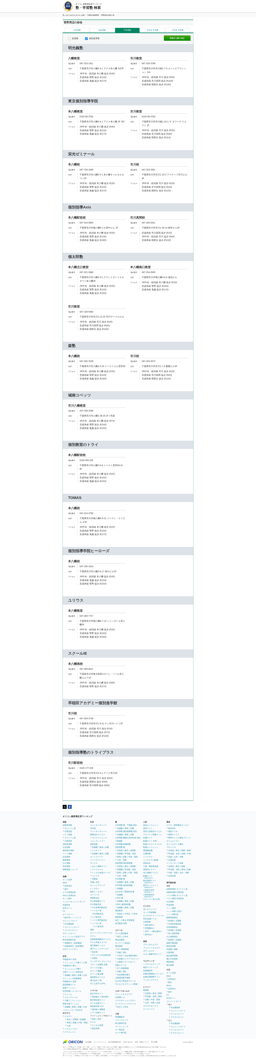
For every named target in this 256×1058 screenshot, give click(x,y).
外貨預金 (66, 905)
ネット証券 (67, 879)
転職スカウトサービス (152, 844)
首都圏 (67, 975)
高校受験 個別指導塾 (124, 863)
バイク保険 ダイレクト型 (176, 895)
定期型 (178, 921)
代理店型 (68, 831)
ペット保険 (67, 854)
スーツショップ (121, 1026)
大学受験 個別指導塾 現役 (126, 831)
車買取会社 (94, 898)
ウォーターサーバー (98, 825)
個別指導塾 (94, 38)
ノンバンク (76, 917)
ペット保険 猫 (172, 914)
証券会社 (68, 886)
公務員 (120, 962)
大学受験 (77, 30)
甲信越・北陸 (130, 854)
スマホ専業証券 (69, 892)
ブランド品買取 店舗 (98, 964)
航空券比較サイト (97, 1000)
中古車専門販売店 (99, 907)
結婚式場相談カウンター (153, 974)
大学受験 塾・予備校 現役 (126, 825)
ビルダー (68, 1016)
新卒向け (149, 934)
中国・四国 (82, 1023)
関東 (160, 993)
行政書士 (121, 959)
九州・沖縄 (121, 860)
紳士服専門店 (120, 1023)
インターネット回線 (174, 863)
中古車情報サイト (97, 901)
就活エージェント (150, 825)
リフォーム (67, 994)
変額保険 (170, 962)
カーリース (94, 895)
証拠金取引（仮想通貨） (75, 946)
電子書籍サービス (97, 945)
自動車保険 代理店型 (175, 892)
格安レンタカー (96, 892)
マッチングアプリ (150, 980)
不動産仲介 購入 (69, 966)
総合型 (95, 952)
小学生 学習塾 (178, 30)
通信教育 (119, 911)
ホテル (93, 1022)
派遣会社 (147, 863)
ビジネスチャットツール (153, 915)
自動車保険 (67, 825)
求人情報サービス (150, 873)
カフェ (93, 936)
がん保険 (66, 863)
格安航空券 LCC (97, 1006)
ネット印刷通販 (149, 912)
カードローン (68, 914)
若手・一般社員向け (153, 931)
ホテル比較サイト (97, 1003)
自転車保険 (67, 844)
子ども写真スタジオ (98, 942)
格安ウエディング (150, 967)
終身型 (171, 921)
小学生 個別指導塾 (123, 904)
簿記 (124, 952)
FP (118, 949)
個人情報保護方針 (114, 1042)
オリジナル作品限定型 (101, 955)
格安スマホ (173, 831)
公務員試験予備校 (122, 978)
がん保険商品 (172, 936)
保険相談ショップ (70, 869)
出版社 (95, 958)
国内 (94, 1019)
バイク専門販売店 (99, 920)
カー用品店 (120, 1030)
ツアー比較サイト (97, 1013)
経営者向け (149, 925)
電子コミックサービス (99, 949)
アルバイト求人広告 (151, 899)
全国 (158, 1003)
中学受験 (127, 30)
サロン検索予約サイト (152, 954)
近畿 (79, 975)
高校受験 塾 (120, 847)
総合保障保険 (172, 956)
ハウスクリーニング (98, 838)
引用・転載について (142, 1042)
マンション (69, 962)
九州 (85, 975)
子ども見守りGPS (97, 983)
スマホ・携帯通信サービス (177, 825)
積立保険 (170, 965)
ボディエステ (148, 951)
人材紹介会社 (148, 891)
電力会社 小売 (96, 980)
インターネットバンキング (74, 902)
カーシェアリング (97, 885)
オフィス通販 (95, 971)
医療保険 (66, 860)
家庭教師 (119, 917)
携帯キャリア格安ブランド (179, 838)
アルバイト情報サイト (152, 834)
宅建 (119, 952)
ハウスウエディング (151, 964)
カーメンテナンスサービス (101, 933)
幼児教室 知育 (121, 923)
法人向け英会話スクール (125, 981)
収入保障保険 (173, 933)
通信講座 (119, 946)
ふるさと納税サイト (98, 866)
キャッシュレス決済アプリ (74, 936)
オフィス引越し (96, 968)
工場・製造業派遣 (150, 866)
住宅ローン (67, 908)
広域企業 (172, 860)
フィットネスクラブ (123, 994)
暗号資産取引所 (69, 940)
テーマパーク (148, 1009)
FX (64, 911)
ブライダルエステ (150, 944)
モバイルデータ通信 (174, 844)
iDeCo (169, 985)
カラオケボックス (150, 1006)
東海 (74, 975)
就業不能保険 (172, 943)
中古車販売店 (95, 904)
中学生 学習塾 (152, 30)
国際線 (102, 1009)
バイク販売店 (95, 917)
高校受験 (102, 30)
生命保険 (66, 857)
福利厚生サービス (97, 977)
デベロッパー (70, 1032)
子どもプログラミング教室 (126, 984)
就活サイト (148, 828)
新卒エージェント (150, 886)
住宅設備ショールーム (72, 991)
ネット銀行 (67, 898)
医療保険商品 (172, 917)
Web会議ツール (149, 919)
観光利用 (95, 1028)
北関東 (75, 1019)
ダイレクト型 (70, 828)
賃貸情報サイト (69, 985)
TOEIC (120, 956)
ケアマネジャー (132, 959)
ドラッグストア (121, 1020)
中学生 (127, 914)
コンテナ (95, 876)
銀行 (66, 889)
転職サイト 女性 (150, 841)
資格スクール (120, 965)
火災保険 (66, 847)
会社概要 (88, 1042)
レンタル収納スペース (101, 873)
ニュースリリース (99, 1042)
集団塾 (74, 38)
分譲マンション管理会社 (73, 972)
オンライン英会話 (122, 943)
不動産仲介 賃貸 (69, 981)
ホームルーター (172, 841)
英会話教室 (120, 940)
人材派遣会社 (148, 895)
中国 (189, 854)
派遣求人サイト (149, 869)
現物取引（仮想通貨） (74, 943)
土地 (85, 962)
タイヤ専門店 (120, 1033)
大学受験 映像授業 (123, 844)
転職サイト (148, 838)
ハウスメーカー (71, 1029)
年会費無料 (69, 924)
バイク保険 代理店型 (175, 898)
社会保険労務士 (131, 956)
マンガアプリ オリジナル (100, 961)
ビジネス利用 (97, 1025)
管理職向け (149, 928)
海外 (99, 1019)
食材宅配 (94, 844)
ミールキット (95, 850)
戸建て (78, 962)
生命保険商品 (172, 927)
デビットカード (69, 933)
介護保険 (170, 952)
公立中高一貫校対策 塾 (124, 892)
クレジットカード (70, 921)
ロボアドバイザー (70, 949)
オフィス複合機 (96, 974)
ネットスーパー (96, 857)
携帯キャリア (173, 834)
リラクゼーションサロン (125, 1000)
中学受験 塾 (120, 879)
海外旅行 (105, 997)
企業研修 (147, 922)
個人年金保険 (172, 959)
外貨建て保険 (172, 949)
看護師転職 (148, 850)
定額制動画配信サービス (100, 939)
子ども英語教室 (121, 933)
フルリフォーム (71, 997)
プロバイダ (171, 847)
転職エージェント (150, 847)
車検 (92, 930)
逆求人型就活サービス (152, 831)
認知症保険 (171, 946)
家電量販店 (120, 1017)
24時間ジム (120, 997)
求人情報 (154, 1042)
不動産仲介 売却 (69, 959)
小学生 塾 (119, 898)
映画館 (146, 990)
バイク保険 (67, 834)
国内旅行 (95, 997)
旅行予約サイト (96, 993)
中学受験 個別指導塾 (124, 885)
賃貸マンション (69, 988)
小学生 (135, 914)
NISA (65, 883)
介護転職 (147, 854)
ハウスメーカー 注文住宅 (72, 1010)
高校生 (120, 914)
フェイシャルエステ (151, 948)
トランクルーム (96, 869)
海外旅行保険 (68, 850)
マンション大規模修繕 (72, 978)
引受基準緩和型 (174, 924)
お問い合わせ (128, 1042)
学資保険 (66, 866)
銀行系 (67, 917)
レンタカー (94, 888)
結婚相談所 (148, 970)
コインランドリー (97, 841)
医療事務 (125, 949)
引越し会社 (94, 882)
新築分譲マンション (71, 1004)
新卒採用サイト (149, 881)
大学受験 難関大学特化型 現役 (128, 838)
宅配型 (95, 879)
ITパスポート (130, 962)
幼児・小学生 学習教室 (124, 920)
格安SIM (171, 828)
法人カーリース (149, 909)
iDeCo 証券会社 (69, 895)
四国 (170, 857)
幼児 (119, 936)
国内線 (95, 1009)
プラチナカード (177, 1017)
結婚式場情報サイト (151, 977)
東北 (69, 1019)
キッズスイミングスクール (125, 1004)
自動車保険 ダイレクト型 (176, 889)
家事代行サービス (97, 834)
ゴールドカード (71, 930)
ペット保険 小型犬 (174, 911)
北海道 (120, 850)
